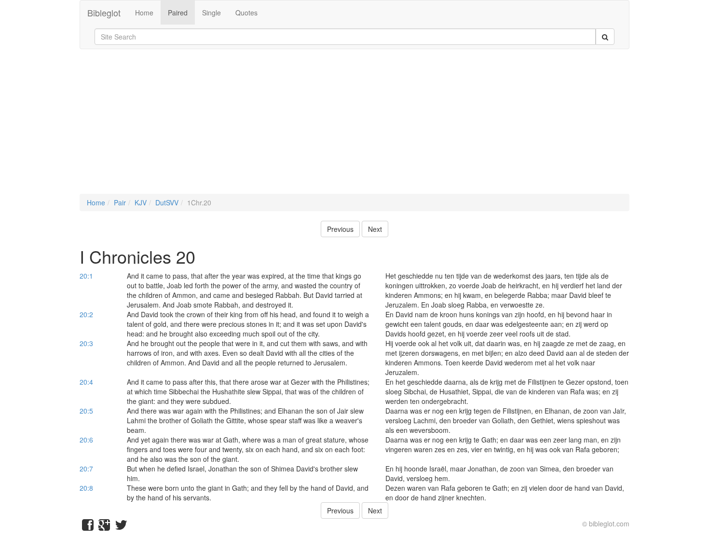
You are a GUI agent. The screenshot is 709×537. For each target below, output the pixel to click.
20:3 (86, 343)
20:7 (86, 468)
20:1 (86, 276)
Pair (120, 202)
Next (375, 229)
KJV (141, 202)
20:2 (86, 314)
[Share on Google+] (104, 527)
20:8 (86, 488)
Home (144, 12)
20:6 (86, 439)
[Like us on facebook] (88, 527)
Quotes (246, 12)
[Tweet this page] (121, 527)
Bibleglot (104, 12)
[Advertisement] (354, 126)
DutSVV (166, 202)
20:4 (86, 382)
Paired (178, 12)
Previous (340, 229)
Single (211, 12)
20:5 (86, 411)
